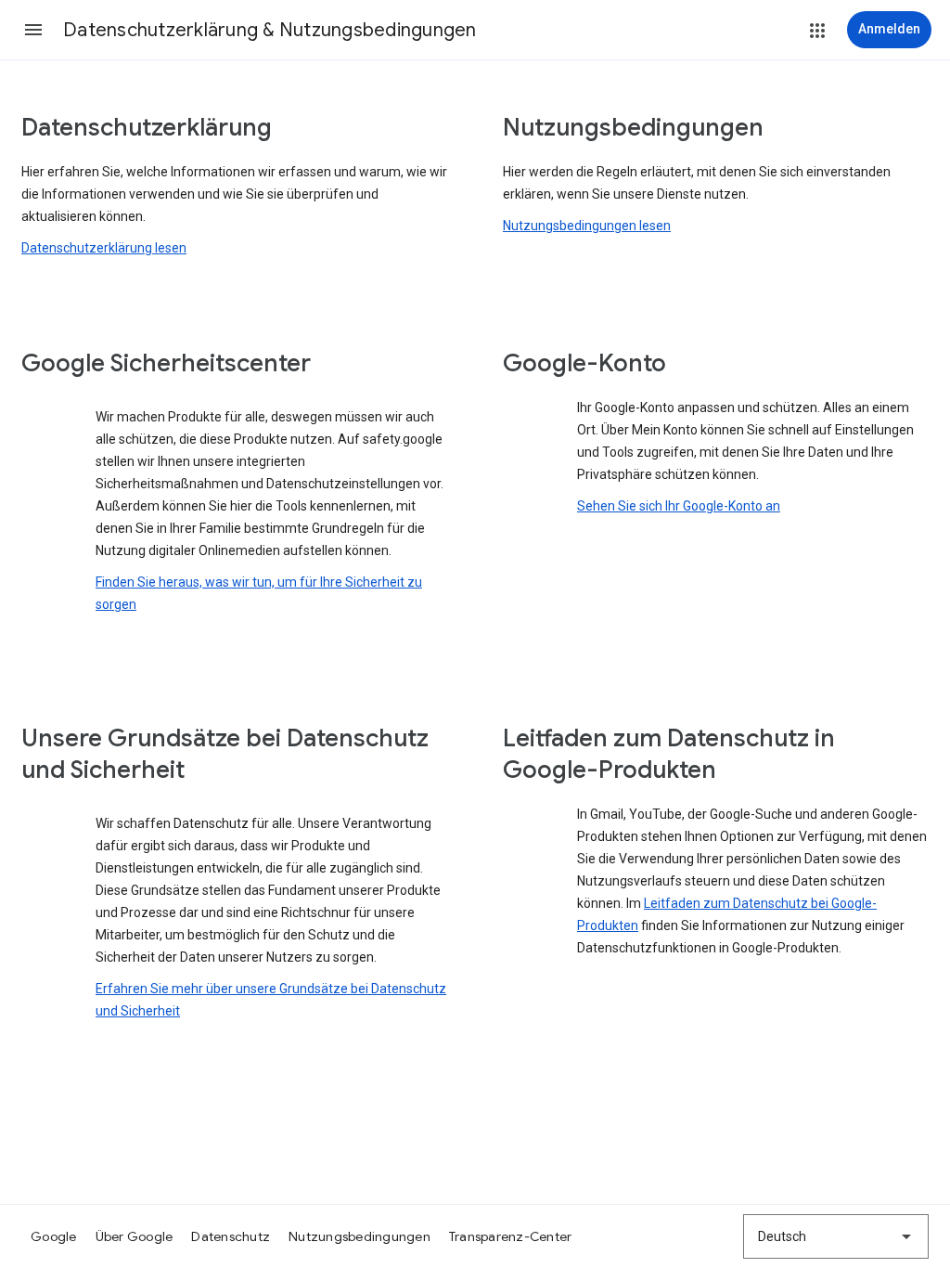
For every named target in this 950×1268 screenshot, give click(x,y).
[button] (33, 29)
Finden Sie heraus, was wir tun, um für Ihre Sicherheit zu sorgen (259, 593)
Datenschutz (230, 1236)
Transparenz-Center (510, 1236)
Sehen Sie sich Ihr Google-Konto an (678, 505)
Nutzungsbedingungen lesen (587, 225)
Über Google (134, 1236)
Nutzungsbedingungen (359, 1236)
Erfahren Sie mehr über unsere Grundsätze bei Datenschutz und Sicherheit (271, 999)
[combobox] (836, 1236)
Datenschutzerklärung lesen (103, 247)
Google (54, 1236)
